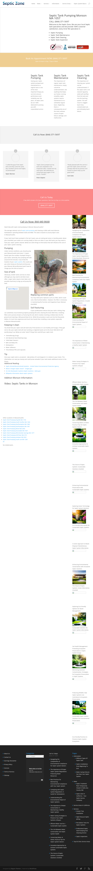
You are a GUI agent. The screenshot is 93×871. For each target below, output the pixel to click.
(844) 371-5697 (53, 134)
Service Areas (66, 3)
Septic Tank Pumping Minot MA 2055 (14, 428)
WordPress (33, 868)
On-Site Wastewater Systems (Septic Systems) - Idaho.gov (23, 371)
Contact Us (7, 757)
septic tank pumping (28, 230)
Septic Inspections (81, 836)
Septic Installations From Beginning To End (82, 766)
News (38, 3)
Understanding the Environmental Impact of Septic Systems (79, 322)
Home (33, 3)
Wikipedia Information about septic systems (19, 373)
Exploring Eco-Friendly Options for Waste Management (79, 609)
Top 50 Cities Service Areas (82, 841)
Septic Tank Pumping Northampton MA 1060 (16, 424)
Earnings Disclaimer (10, 761)
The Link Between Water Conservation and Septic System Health (79, 403)
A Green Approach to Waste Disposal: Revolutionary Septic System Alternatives (80, 546)
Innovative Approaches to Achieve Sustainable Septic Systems (80, 446)
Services (46, 3)
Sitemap (6, 775)
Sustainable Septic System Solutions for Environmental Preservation (80, 718)
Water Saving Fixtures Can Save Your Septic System (82, 774)
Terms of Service (9, 772)
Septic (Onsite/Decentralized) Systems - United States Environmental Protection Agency (32, 366)
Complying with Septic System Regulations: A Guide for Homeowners (81, 301)
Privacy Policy (8, 764)
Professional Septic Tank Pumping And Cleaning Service (82, 831)
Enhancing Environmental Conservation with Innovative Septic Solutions (81, 567)
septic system (18, 262)
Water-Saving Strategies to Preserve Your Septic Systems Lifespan (80, 364)
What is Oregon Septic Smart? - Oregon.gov (19, 368)
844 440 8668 (42, 221)
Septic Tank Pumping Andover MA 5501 (15, 437)
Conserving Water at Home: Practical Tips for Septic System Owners (80, 425)
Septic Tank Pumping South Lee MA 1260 (15, 439)
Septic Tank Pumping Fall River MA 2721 (15, 435)
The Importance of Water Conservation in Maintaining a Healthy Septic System (81, 343)
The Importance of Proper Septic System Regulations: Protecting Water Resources (80, 256)
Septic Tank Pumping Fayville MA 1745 (14, 420)
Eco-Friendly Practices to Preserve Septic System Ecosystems (79, 739)
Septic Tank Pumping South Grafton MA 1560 (16, 422)
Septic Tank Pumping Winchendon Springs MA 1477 (18, 433)
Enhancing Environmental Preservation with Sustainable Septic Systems (80, 487)
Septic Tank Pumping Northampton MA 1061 (16, 426)
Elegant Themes (16, 868)
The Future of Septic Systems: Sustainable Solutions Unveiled (78, 467)
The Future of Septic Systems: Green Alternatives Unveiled (80, 588)
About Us (7, 753)
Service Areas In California (82, 805)
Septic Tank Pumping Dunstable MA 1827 (15, 431)
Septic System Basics (80, 3)
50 (3, 441)
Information (55, 3)
